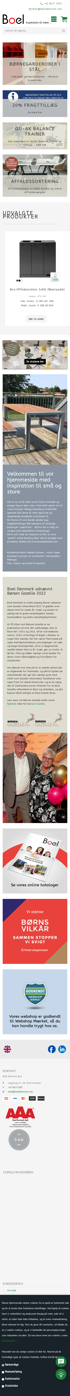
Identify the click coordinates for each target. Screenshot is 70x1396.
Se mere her (35, 112)
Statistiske (11, 1385)
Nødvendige (12, 1364)
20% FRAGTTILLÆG (35, 105)
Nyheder (12, 703)
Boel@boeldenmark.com (47, 9)
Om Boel (11, 1290)
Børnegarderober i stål (35, 67)
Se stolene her (35, 361)
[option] (35, 281)
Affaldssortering (35, 181)
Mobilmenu (54, 19)
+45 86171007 (15, 1087)
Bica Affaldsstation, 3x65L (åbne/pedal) (35, 289)
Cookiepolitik (8, 1340)
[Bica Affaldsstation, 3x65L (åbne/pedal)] (35, 257)
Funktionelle (12, 1378)
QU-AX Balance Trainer (35, 131)
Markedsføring (13, 1371)
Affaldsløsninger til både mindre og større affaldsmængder (35, 190)
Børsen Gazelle (36, 703)
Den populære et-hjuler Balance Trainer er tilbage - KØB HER (35, 143)
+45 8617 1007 (52, 3)
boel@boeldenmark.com (20, 1091)
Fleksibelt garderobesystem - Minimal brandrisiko (34, 78)
